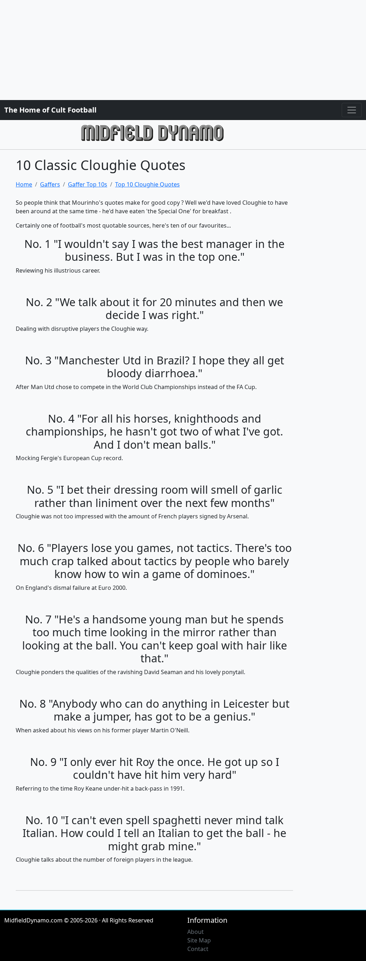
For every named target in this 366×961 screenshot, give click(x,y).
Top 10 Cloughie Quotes (147, 184)
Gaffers (50, 184)
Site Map (199, 940)
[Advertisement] (183, 50)
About (195, 932)
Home (24, 184)
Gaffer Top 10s (87, 184)
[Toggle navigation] (352, 110)
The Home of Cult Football (50, 110)
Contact (197, 949)
